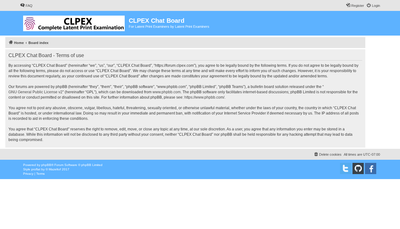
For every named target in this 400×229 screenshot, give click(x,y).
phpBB (46, 165)
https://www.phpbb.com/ (204, 97)
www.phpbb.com (166, 92)
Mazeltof (55, 169)
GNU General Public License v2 (35, 92)
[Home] (74, 22)
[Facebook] (370, 168)
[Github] (358, 168)
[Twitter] (345, 168)
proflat (35, 169)
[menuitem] (26, 5)
